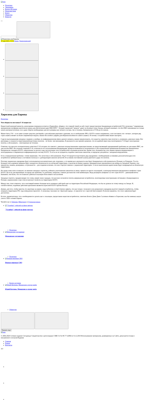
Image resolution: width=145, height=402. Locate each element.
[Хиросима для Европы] (22, 52)
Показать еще (6, 330)
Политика (8, 5)
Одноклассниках (34, 202)
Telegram (14, 202)
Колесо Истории (11, 9)
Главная (8, 341)
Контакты (8, 345)
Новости (8, 17)
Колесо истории (15, 283)
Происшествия (10, 11)
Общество (8, 15)
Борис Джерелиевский (22, 41)
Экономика (9, 7)
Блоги (7, 13)
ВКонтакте (22, 202)
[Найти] (33, 29)
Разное (7, 343)
